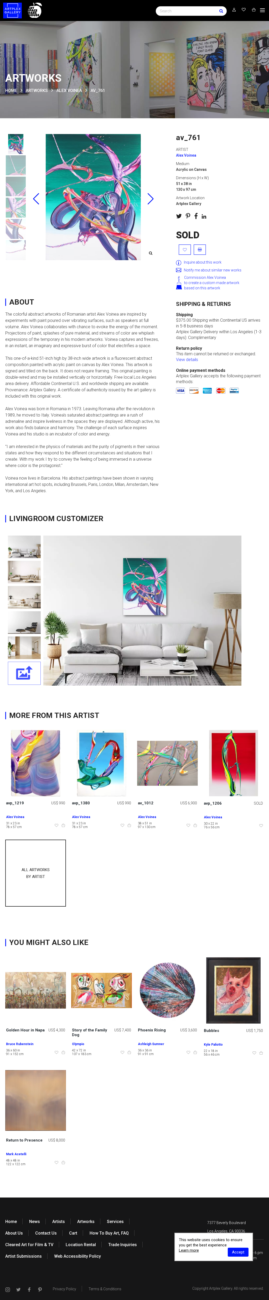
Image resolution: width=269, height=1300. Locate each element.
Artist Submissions (23, 1256)
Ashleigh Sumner (151, 1044)
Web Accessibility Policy (77, 1256)
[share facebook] (196, 216)
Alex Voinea (69, 90)
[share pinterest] (188, 216)
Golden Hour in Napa (25, 1030)
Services (115, 1221)
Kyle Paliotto (213, 1044)
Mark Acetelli (16, 1154)
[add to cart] (63, 826)
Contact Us (46, 1233)
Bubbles (211, 1030)
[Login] (234, 10)
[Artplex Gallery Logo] (12, 10)
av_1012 (145, 803)
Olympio (78, 1044)
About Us (14, 1233)
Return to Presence (24, 1140)
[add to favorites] (185, 249)
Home (11, 1221)
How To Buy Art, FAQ (109, 1233)
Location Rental (81, 1244)
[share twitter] (179, 216)
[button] (150, 199)
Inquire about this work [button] (202, 262)
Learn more (189, 1250)
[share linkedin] (204, 216)
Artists (58, 1221)
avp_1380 (81, 803)
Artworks (86, 1221)
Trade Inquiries (122, 1244)
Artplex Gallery (220, 1288)
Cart (73, 1233)
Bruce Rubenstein (19, 1044)
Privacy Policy (64, 1289)
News (34, 1221)
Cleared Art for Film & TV (29, 1244)
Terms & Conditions (105, 1289)
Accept (238, 1252)
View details (187, 359)
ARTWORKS (37, 90)
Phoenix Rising (152, 1030)
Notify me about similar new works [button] (212, 270)
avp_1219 (15, 803)
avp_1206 (213, 803)
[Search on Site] (191, 11)
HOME (11, 90)
